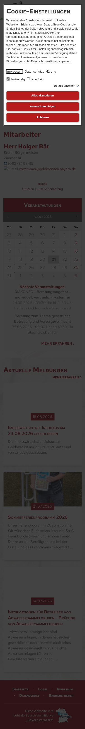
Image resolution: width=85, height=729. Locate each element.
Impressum (14, 71)
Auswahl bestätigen (42, 106)
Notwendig (18, 79)
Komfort (36, 79)
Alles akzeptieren (42, 95)
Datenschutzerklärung (40, 71)
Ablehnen (42, 117)
